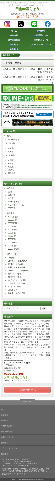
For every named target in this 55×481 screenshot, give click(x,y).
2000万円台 (13, 220)
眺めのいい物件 (14, 274)
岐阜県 (11, 148)
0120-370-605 (27, 17)
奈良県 (11, 167)
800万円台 (12, 242)
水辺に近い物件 (14, 287)
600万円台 (12, 236)
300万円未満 (13, 249)
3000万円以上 (14, 223)
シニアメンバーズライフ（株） (17, 363)
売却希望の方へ (7, 426)
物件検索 (14, 35)
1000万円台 (13, 217)
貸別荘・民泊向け (15, 264)
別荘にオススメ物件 (16, 267)
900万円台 (12, 246)
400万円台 (12, 230)
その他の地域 (13, 139)
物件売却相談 (14, 40)
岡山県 (12, 143)
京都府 (11, 160)
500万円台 (12, 233)
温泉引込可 (12, 290)
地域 (9, 136)
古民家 (11, 198)
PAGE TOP (27, 401)
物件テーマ (11, 254)
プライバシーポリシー (10, 448)
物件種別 (10, 188)
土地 (10, 192)
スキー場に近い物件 (16, 283)
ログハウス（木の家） (17, 280)
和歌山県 (12, 173)
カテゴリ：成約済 (12, 63)
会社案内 (14, 44)
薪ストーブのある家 (16, 293)
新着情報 (4, 415)
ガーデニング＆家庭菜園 (18, 270)
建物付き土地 (13, 201)
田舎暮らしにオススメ (17, 261)
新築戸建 (12, 195)
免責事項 (14, 49)
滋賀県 (11, 170)
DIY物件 (11, 258)
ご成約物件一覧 (27, 389)
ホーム (14, 31)
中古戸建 (12, 208)
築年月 (34, 69)
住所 (26, 69)
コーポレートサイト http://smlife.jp (16, 461)
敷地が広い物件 (14, 277)
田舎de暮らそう (27, 9)
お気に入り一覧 (7, 437)
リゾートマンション (16, 205)
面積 (13, 69)
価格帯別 (10, 213)
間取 (20, 69)
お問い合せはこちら (16, 377)
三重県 (11, 163)
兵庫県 (11, 151)
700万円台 (12, 239)
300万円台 (12, 226)
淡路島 (12, 155)
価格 (6, 69)
